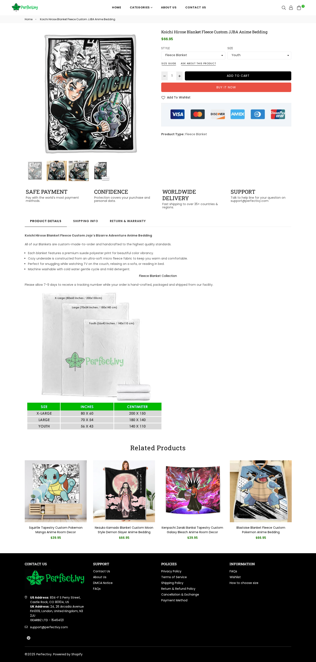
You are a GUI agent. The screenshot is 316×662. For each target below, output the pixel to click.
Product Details (45, 221)
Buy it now (226, 87)
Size (230, 48)
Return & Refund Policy (178, 589)
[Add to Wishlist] (82, 470)
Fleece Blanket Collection (158, 276)
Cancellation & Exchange (180, 594)
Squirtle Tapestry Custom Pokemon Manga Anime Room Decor (56, 529)
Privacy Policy (171, 571)
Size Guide (168, 63)
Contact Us (195, 7)
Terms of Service (174, 577)
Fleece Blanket (196, 134)
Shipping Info (85, 221)
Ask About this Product (198, 63)
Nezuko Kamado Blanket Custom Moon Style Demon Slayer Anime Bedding (124, 529)
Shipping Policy (172, 583)
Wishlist (235, 577)
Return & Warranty (128, 221)
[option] (90, 95)
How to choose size (244, 583)
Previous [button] (30, 95)
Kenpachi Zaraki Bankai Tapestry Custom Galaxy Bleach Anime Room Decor (192, 529)
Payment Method (174, 600)
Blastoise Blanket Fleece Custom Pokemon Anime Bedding (260, 529)
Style (165, 48)
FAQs (97, 589)
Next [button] (149, 95)
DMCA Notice (103, 583)
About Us (168, 7)
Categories (140, 7)
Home (116, 7)
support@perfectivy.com (49, 627)
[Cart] (299, 7)
